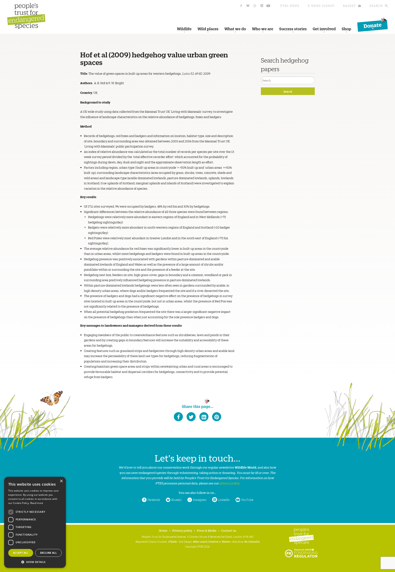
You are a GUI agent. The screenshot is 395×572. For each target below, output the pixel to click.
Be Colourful (252, 541)
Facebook (154, 499)
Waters (226, 541)
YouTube (247, 499)
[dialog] (35, 522)
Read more (36, 503)
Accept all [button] (20, 553)
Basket (349, 5)
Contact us (228, 530)
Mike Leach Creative (205, 541)
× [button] (61, 481)
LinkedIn (224, 499)
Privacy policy (182, 530)
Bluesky (176, 499)
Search (376, 5)
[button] (35, 561)
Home (163, 530)
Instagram (199, 499)
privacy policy (229, 483)
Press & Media (206, 530)
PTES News (290, 5)
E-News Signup (321, 5)
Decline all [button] (48, 553)
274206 (172, 541)
